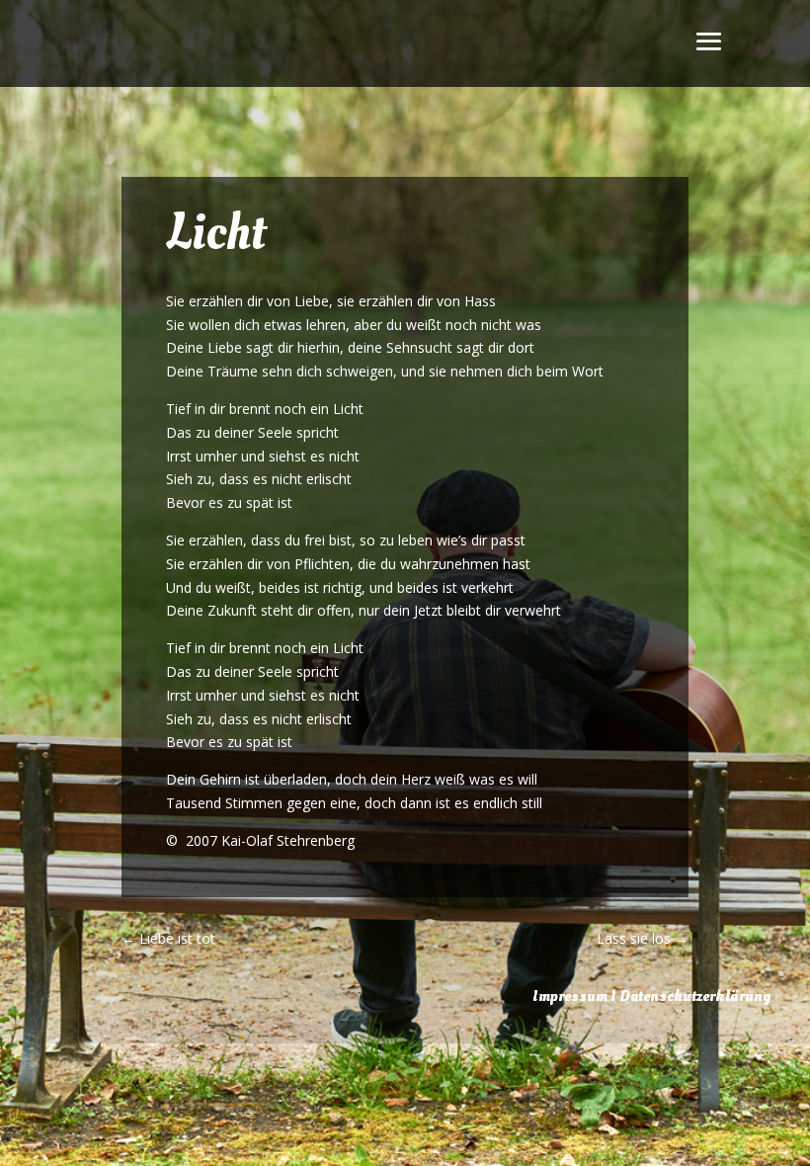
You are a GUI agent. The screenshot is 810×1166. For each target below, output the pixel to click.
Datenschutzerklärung (694, 996)
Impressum (570, 996)
